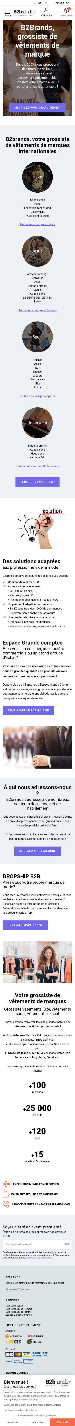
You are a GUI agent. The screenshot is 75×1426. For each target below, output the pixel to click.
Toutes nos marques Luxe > (37, 224)
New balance (37, 379)
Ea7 (37, 367)
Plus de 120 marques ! (37, 482)
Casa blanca (37, 200)
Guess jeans (37, 293)
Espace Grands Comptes (18, 1314)
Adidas (37, 359)
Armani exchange (37, 274)
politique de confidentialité (37, 1257)
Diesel (37, 204)
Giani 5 (37, 289)
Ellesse (37, 371)
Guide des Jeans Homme (18, 1308)
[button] (41, 2)
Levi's (37, 301)
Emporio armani (37, 286)
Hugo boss (37, 453)
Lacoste (37, 375)
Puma (37, 387)
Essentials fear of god (37, 208)
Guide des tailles (14, 1306)
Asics (37, 363)
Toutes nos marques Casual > (38, 310)
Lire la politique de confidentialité (20, 1410)
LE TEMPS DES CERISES (37, 297)
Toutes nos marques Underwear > (37, 466)
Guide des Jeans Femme (18, 1311)
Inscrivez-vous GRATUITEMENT (37, 107)
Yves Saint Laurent (37, 215)
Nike (37, 383)
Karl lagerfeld (37, 457)
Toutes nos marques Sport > (37, 396)
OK (67, 1244)
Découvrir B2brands (17, 1289)
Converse (37, 278)
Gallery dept (38, 211)
